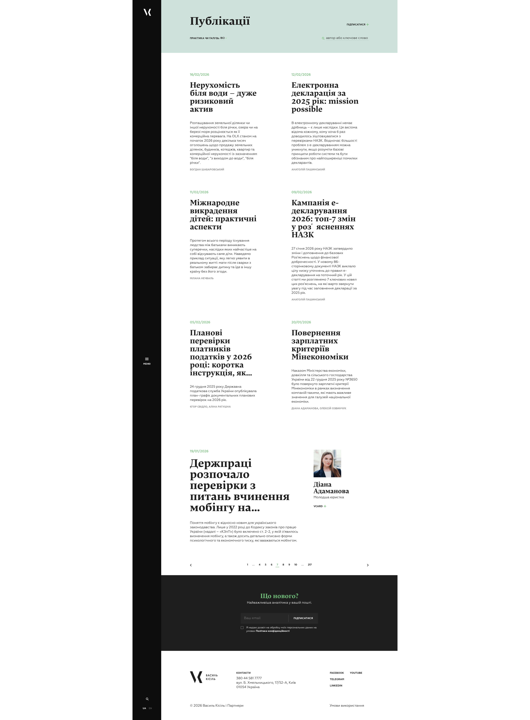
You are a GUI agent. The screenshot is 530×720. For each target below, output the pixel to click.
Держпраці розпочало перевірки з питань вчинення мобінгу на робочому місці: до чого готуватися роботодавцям (244, 485)
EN (150, 708)
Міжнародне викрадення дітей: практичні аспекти (223, 215)
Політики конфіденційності (273, 631)
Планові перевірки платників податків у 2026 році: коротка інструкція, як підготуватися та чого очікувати (223, 353)
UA (144, 708)
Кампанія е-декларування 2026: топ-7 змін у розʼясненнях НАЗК (324, 219)
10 (295, 565)
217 (310, 565)
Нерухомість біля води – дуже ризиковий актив (223, 97)
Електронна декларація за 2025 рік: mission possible (325, 97)
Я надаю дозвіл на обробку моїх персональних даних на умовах (281, 629)
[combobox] (223, 38)
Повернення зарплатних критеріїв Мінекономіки (321, 345)
